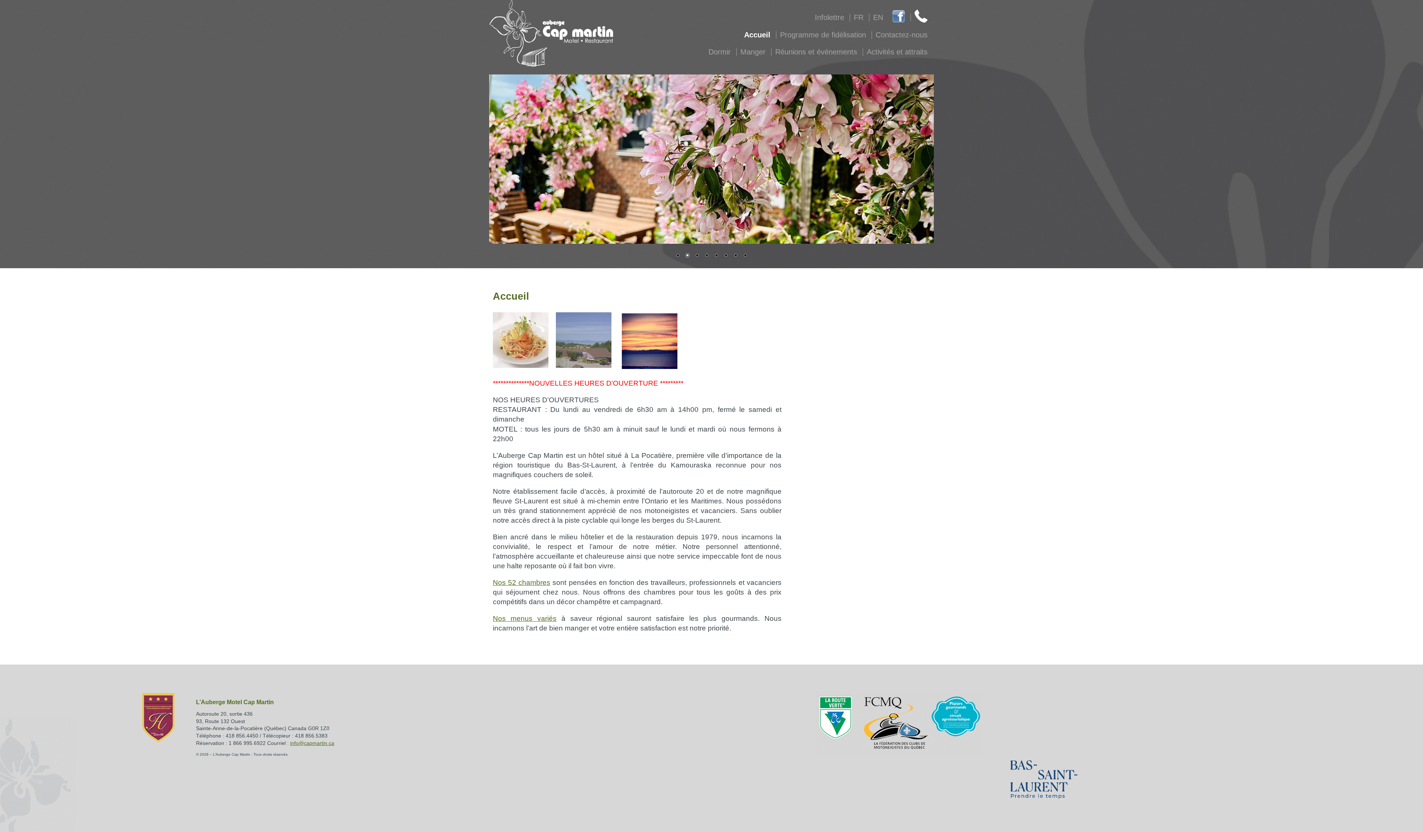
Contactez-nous (902, 35)
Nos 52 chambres (521, 582)
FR (858, 17)
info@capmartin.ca (312, 743)
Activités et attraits (897, 52)
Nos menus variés (525, 618)
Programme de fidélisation (823, 35)
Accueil (757, 35)
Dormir (720, 52)
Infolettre (829, 17)
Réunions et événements (816, 52)
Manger (753, 52)
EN (878, 17)
